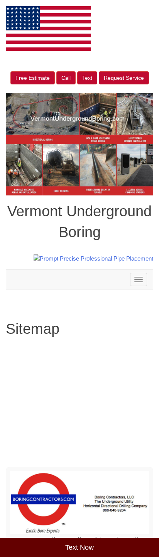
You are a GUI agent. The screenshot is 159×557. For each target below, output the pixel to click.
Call (66, 78)
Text (87, 78)
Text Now (79, 547)
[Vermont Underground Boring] (79, 503)
